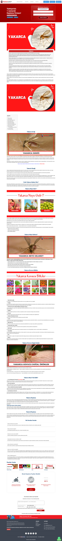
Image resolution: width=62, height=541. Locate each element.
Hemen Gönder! (43, 17)
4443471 (46, 523)
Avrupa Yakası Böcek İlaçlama (50, 528)
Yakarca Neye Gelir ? (10, 121)
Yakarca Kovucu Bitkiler (11, 123)
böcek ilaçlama (20, 379)
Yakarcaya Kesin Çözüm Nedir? (13, 127)
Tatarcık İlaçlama (10, 128)
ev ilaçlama (37, 525)
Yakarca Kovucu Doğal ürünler (12, 124)
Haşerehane (26, 1)
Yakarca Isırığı (10, 118)
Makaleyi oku (16, 17)
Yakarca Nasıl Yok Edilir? (11, 125)
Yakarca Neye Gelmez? (11, 122)
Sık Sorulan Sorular (10, 129)
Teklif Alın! (8, 529)
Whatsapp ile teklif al (10, 17)
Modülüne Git (31, 489)
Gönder (40, 510)
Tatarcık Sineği (10, 119)
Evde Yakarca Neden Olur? (11, 120)
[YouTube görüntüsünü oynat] (31, 97)
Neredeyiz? (31, 1)
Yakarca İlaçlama (10, 126)
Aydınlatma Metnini (33, 508)
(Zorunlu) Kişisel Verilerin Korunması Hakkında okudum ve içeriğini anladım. (30, 508)
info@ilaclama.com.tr (48, 525)
